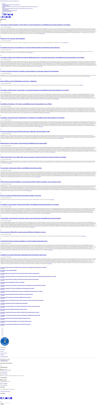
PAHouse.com (5, 13)
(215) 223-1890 (4, 372)
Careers (1, 351)
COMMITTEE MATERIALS (7, 11)
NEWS (3, 7)
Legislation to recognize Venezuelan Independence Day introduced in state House (23, 255)
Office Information (16, 4)
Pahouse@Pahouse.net (4, 360)
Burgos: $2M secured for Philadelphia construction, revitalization (18, 81)
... (2, 333)
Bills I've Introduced (29, 8)
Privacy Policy (2, 349)
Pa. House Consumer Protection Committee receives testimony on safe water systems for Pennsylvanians (29, 71)
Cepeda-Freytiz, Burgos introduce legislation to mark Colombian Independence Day (23, 241)
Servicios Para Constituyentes (32, 6)
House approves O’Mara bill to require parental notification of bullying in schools (23, 232)
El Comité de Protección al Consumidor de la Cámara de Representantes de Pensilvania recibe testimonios (30, 47)
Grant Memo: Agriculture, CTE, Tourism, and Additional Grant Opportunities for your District (26, 104)
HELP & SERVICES (5, 5)
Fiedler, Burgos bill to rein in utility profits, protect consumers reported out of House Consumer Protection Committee (33, 157)
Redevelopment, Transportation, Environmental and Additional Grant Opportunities (23, 143)
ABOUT (3, 3)
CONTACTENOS (5, 9)
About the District (9, 4)
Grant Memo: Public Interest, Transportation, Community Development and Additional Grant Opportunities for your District (34, 90)
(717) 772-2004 (4, 383)
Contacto (4, 10)
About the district (7, 391)
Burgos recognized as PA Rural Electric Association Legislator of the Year (20, 195)
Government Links (3, 353)
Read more (43, 33)
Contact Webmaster (4, 356)
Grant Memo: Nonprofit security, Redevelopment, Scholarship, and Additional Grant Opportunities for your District (32, 117)
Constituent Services (16, 6)
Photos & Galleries (21, 8)
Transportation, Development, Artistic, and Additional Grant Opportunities (21, 168)
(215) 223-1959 (4, 373)
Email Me (2, 354)
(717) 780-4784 (4, 385)
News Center (4, 8)
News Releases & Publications (12, 8)
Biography (4, 4)
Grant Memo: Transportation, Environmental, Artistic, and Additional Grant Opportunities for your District (29, 204)
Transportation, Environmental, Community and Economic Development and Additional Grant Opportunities (30, 218)
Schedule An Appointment (7, 6)
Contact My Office (23, 6)
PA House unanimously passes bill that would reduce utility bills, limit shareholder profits (25, 131)
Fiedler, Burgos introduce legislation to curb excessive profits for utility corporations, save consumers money (30, 182)
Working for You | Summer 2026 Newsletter (12, 38)
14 (2, 334)
